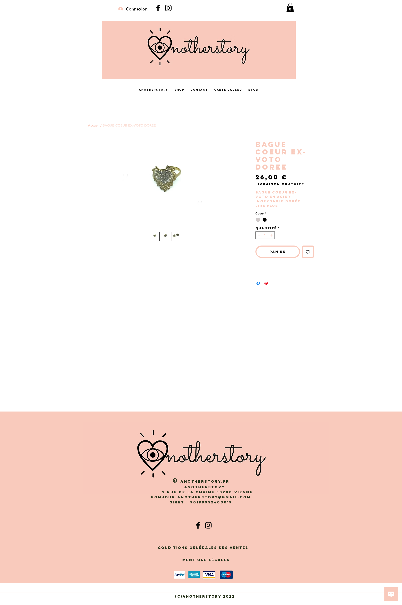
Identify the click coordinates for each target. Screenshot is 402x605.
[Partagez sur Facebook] (258, 283)
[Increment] (271, 235)
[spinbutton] (265, 235)
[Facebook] (158, 8)
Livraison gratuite (279, 184)
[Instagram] (168, 8)
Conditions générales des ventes (205, 547)
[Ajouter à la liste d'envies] (308, 252)
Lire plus (266, 206)
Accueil (93, 125)
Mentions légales (206, 560)
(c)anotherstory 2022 (206, 596)
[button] (290, 7)
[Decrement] (258, 235)
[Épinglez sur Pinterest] (266, 283)
